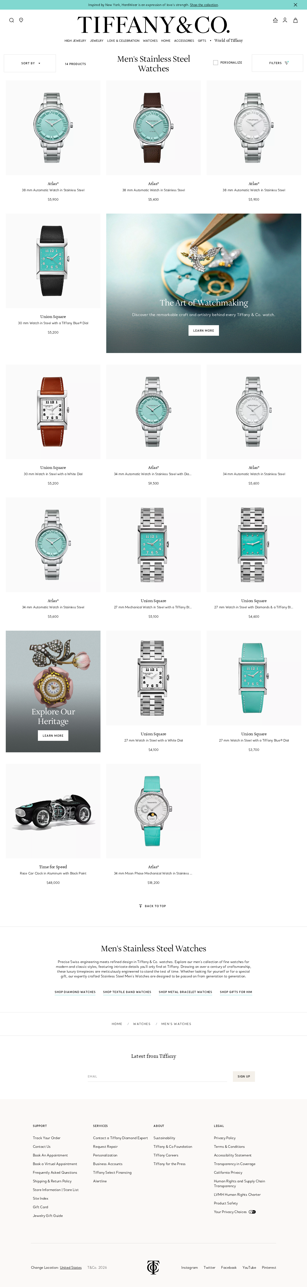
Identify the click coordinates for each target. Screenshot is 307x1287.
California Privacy (228, 1172)
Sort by (28, 63)
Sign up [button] (244, 1076)
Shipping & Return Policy (52, 1181)
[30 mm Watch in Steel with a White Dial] (53, 412)
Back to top (155, 906)
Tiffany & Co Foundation (173, 1146)
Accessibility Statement (233, 1155)
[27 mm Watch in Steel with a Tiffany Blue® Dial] (254, 678)
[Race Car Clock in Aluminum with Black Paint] (53, 811)
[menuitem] (75, 42)
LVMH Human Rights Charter (237, 1194)
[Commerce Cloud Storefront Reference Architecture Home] (153, 1266)
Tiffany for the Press (170, 1164)
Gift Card (40, 1207)
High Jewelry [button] (75, 40)
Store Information (47, 1190)
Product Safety (226, 1203)
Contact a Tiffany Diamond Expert (120, 1138)
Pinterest (269, 1267)
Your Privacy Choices (230, 1212)
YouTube (249, 1267)
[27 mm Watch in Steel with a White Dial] (153, 678)
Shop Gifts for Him (236, 992)
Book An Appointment (50, 1155)
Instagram (189, 1267)
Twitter (209, 1267)
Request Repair (105, 1146)
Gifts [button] (202, 40)
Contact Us (42, 1146)
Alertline (99, 1181)
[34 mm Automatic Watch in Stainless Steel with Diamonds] (153, 412)
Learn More (203, 330)
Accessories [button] (184, 40)
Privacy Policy (225, 1138)
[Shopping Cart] (295, 20)
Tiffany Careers (166, 1155)
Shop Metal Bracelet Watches (185, 992)
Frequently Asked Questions (55, 1172)
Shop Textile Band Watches (127, 992)
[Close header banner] (295, 5)
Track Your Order (47, 1138)
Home (117, 1024)
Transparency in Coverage (234, 1164)
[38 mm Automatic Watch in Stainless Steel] (153, 127)
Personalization (105, 1155)
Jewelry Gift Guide (48, 1216)
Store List (70, 1190)
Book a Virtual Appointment (55, 1164)
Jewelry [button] (96, 40)
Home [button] (165, 40)
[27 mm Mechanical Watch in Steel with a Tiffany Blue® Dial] (153, 544)
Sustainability (164, 1138)
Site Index (40, 1198)
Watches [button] (150, 40)
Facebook (229, 1267)
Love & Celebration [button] (123, 40)
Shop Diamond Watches (75, 992)
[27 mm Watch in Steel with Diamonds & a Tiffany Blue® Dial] (254, 544)
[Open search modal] (11, 20)
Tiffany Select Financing (112, 1172)
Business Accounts (107, 1164)
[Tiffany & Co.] (153, 24)
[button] (21, 20)
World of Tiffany (228, 41)
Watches (141, 1024)
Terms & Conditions (229, 1146)
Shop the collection (204, 5)
